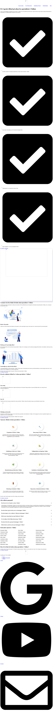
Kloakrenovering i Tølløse (40, 530)
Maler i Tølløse (2, 537)
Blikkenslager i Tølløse (4, 544)
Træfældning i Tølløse (4, 540)
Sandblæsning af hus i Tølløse (41, 544)
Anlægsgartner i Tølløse (22, 535)
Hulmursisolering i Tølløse (40, 537)
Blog (51, 5)
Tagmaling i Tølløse (39, 535)
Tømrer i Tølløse (38, 540)
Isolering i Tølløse (3, 535)
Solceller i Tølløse (21, 542)
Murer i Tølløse (2, 542)
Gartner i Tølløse (21, 533)
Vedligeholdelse (45, 5)
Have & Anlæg (20, 5)
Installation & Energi (37, 5)
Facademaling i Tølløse (22, 544)
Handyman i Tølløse (3, 533)
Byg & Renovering (29, 5)
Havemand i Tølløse (3, 530)
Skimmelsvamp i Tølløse (40, 542)
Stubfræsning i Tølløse (21, 537)
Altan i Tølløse (20, 530)
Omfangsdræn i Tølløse (39, 533)
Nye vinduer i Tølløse (21, 540)
